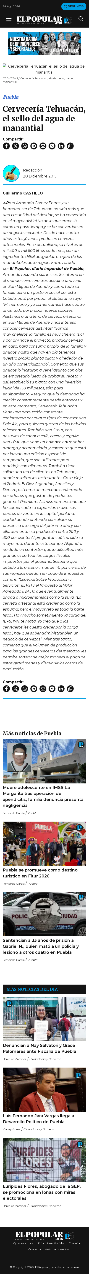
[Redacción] (11, 173)
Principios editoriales (51, 1243)
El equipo (75, 1243)
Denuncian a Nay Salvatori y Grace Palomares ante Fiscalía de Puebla (39, 1048)
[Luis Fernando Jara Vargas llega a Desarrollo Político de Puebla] (44, 1090)
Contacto (34, 1249)
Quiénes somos (23, 1243)
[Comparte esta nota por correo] (43, 146)
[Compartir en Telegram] (33, 146)
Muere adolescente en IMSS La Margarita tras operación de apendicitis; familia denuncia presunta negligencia (43, 796)
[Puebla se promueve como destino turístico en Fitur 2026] (44, 844)
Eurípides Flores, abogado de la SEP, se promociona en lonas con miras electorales (42, 1192)
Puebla (10, 97)
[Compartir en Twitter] (15, 146)
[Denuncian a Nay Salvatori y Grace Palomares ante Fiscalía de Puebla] (44, 1019)
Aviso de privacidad (57, 1249)
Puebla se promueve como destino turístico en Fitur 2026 (40, 873)
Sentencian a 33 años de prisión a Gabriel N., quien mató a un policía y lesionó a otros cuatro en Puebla (41, 946)
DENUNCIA (75, 6)
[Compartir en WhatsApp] (24, 146)
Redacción (32, 170)
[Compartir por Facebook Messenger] (52, 146)
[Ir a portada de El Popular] (44, 20)
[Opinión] (44, 43)
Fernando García (14, 813)
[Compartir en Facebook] (6, 146)
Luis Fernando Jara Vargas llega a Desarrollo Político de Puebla (38, 1118)
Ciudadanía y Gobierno (45, 1059)
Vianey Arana (12, 1129)
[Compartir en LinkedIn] (61, 146)
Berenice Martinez (14, 1059)
